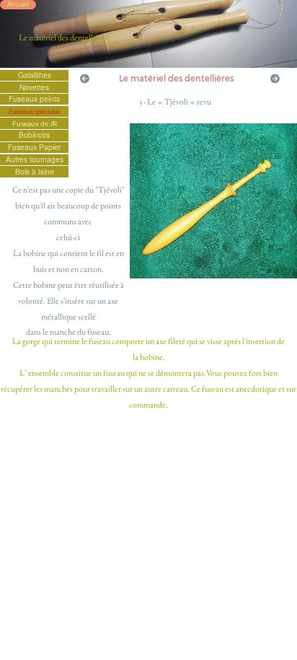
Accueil (18, 4)
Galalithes (34, 75)
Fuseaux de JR (34, 123)
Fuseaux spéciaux (35, 111)
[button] (84, 78)
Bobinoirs (34, 135)
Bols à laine (34, 171)
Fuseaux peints (34, 99)
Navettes (34, 87)
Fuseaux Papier (34, 147)
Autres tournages (34, 159)
